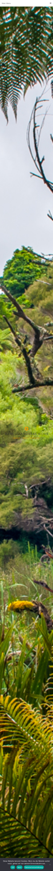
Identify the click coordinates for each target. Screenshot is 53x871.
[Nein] (50, 864)
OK (13, 867)
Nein (19, 867)
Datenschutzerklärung (34, 867)
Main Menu (6, 3)
